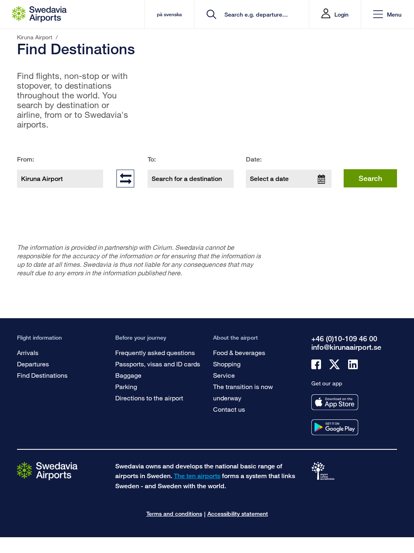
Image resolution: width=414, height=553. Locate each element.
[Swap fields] (125, 178)
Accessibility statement (237, 513)
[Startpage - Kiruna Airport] (39, 14)
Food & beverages (239, 352)
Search (370, 178)
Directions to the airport (149, 398)
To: (152, 159)
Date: (254, 159)
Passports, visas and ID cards (157, 364)
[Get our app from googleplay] (334, 427)
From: (25, 159)
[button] (387, 14)
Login (341, 14)
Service (224, 375)
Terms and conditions (174, 513)
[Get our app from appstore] (334, 402)
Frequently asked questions (155, 352)
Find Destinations (42, 375)
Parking (126, 386)
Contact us (229, 409)
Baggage (128, 375)
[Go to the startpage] (47, 470)
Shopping (227, 364)
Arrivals (27, 352)
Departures (33, 364)
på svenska (169, 14)
